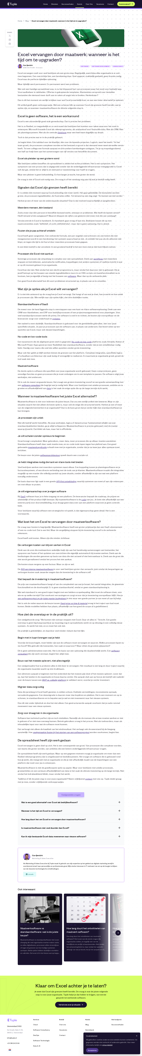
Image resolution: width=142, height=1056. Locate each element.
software (72, 276)
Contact (110, 4)
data (49, 388)
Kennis (79, 4)
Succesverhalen (68, 4)
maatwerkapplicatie (37, 447)
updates (56, 318)
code (83, 499)
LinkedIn (31, 874)
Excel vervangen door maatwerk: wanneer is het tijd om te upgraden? (59, 21)
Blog (27, 21)
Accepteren (92, 1050)
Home (45, 4)
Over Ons (89, 4)
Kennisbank (89, 1030)
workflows (98, 258)
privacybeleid (107, 1045)
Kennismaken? (124, 4)
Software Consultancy (41, 1030)
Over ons (62, 1024)
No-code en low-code (82, 341)
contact (88, 778)
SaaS (23, 496)
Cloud (35, 1024)
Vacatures (100, 4)
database (62, 132)
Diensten (54, 4)
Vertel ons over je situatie (70, 1004)
